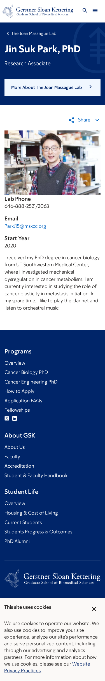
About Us (14, 447)
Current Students (23, 522)
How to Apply (19, 391)
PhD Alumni (17, 541)
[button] (52, 87)
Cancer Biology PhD (26, 372)
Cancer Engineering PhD (30, 382)
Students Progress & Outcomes (38, 532)
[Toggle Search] (85, 11)
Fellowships (17, 410)
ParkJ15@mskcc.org (25, 226)
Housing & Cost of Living (31, 513)
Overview (14, 363)
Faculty (12, 456)
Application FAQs (23, 400)
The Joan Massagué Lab (33, 33)
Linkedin (14, 418)
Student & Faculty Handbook (35, 475)
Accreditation (19, 466)
